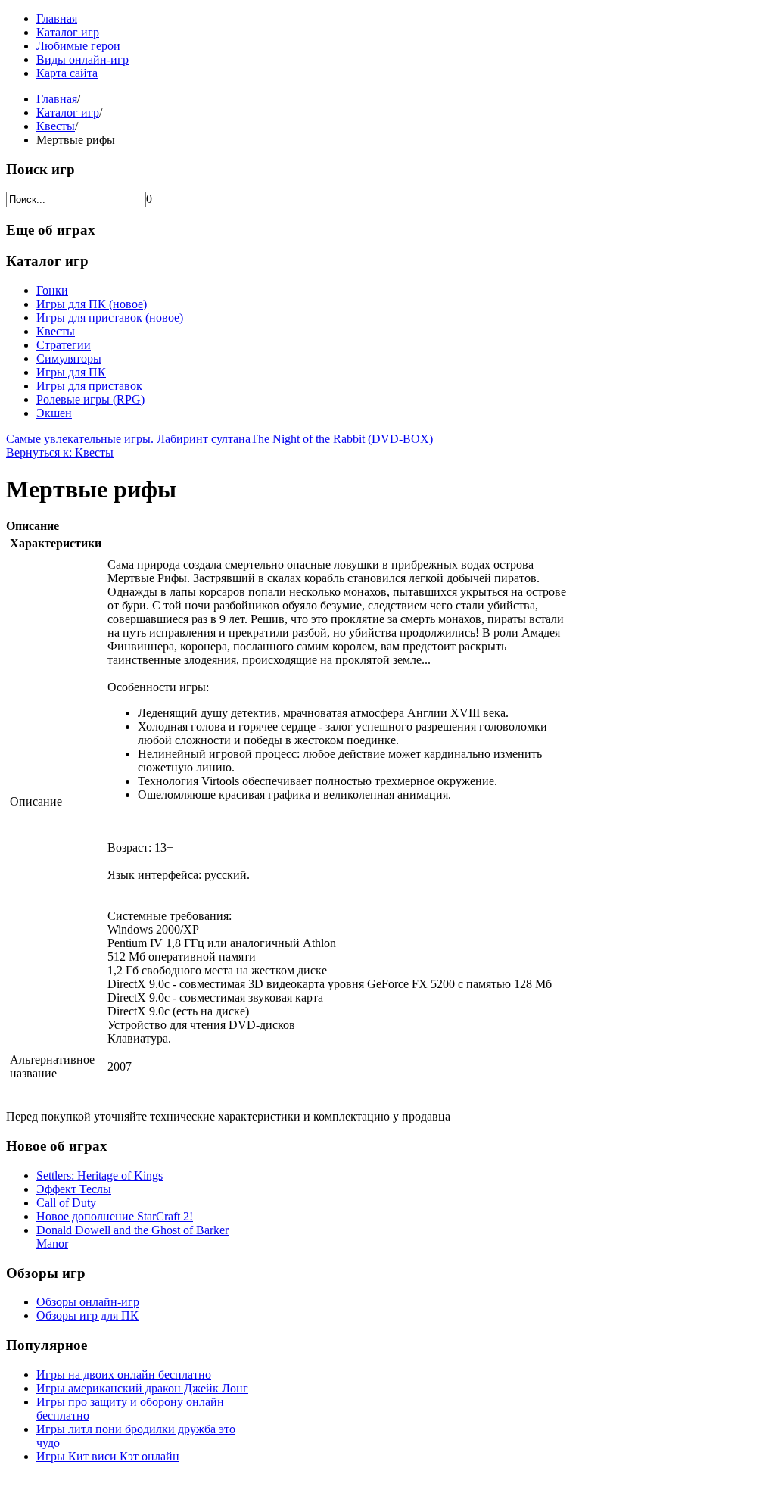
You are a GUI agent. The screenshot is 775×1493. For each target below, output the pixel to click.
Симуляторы (68, 358)
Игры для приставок (89, 385)
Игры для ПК (71, 372)
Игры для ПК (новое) (91, 304)
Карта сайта (67, 73)
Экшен (54, 413)
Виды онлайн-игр (82, 59)
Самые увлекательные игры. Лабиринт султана (128, 438)
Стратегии (63, 344)
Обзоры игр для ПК (87, 1315)
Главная (56, 18)
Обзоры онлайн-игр (87, 1301)
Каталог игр (67, 32)
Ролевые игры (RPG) (90, 399)
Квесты (55, 126)
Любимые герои (78, 45)
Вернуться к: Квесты (60, 452)
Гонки (52, 290)
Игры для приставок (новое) (109, 317)
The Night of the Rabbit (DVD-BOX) (342, 438)
